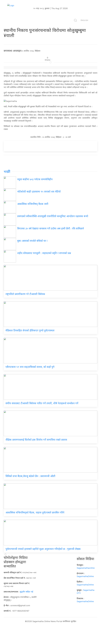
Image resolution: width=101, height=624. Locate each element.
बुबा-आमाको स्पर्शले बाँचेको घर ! (32, 240)
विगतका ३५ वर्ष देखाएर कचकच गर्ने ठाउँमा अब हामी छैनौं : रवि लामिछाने (50, 228)
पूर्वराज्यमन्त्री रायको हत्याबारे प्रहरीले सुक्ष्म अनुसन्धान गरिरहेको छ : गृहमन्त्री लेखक (43, 548)
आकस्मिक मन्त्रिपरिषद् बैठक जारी (32, 203)
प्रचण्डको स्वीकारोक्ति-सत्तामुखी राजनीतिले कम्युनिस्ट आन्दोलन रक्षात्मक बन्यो (52, 216)
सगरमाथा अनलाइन (12, 50)
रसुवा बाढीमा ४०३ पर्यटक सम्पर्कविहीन (35, 179)
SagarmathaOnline (85, 576)
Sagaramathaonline (86, 568)
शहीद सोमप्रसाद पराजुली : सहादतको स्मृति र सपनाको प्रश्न (44, 253)
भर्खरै (7, 172)
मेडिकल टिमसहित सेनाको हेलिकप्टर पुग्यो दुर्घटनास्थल (30, 330)
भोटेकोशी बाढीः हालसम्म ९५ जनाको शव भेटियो (39, 191)
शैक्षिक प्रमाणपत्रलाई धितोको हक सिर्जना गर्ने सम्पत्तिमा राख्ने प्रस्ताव (36, 439)
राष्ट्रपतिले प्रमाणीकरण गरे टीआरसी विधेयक (25, 294)
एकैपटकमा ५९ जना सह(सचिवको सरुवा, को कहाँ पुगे (30, 366)
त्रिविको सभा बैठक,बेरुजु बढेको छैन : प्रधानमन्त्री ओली (30, 476)
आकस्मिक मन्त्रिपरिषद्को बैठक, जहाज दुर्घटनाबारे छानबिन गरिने (35, 512)
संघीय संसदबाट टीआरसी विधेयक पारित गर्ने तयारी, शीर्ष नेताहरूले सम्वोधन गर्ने (42, 403)
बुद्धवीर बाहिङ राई (26, 591)
